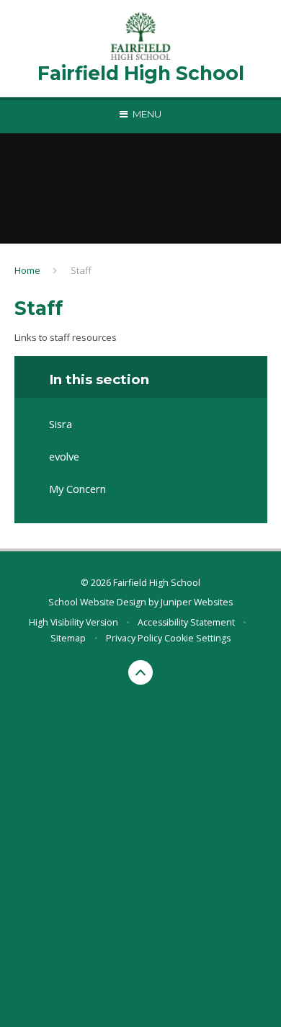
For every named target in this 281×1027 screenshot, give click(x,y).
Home (27, 270)
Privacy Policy (134, 638)
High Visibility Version (73, 622)
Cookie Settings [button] (197, 638)
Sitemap (68, 638)
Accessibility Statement (186, 622)
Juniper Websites (197, 602)
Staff (81, 270)
